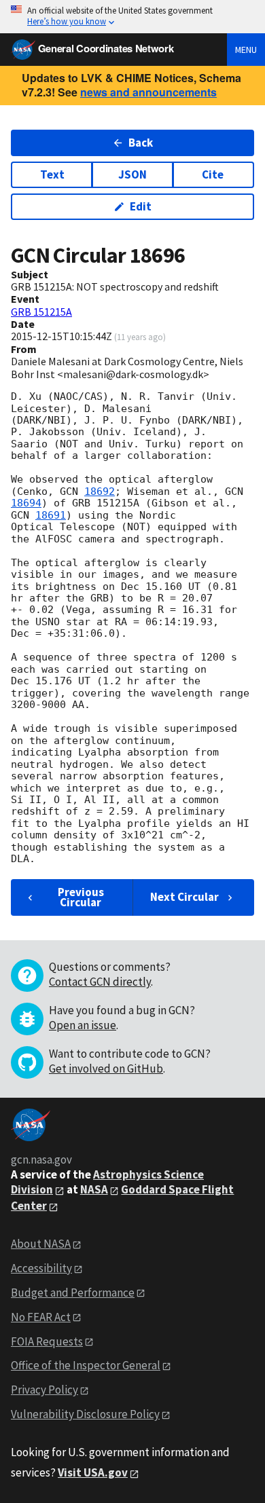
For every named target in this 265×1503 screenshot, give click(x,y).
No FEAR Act (41, 1317)
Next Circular (184, 896)
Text (52, 174)
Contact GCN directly (100, 981)
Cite (213, 174)
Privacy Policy (44, 1389)
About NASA (41, 1243)
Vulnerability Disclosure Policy (85, 1414)
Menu (246, 49)
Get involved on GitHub (106, 1068)
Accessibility (41, 1268)
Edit (141, 206)
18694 (26, 503)
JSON (132, 174)
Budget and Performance (73, 1292)
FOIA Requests (47, 1341)
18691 (50, 515)
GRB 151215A (41, 311)
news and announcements (148, 92)
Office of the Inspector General (85, 1365)
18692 (99, 491)
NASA (94, 1189)
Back (140, 142)
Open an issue (82, 1025)
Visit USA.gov (93, 1472)
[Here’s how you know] (132, 16)
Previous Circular (81, 897)
